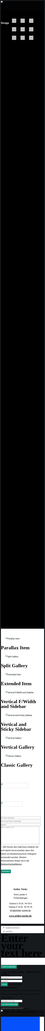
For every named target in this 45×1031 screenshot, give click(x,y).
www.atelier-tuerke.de (20, 915)
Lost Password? (15, 984)
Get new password (10, 1004)
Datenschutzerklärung (11, 864)
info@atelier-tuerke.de (20, 910)
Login (4, 984)
